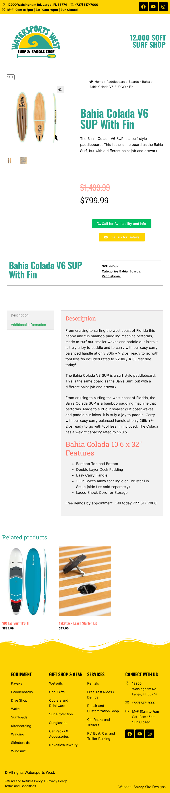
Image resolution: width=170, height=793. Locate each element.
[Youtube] (153, 6)
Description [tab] (20, 315)
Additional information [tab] (28, 325)
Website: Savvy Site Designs (142, 787)
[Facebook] (143, 6)
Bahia (146, 81)
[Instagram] (163, 6)
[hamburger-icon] (117, 41)
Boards (134, 81)
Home (99, 81)
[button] (60, 89)
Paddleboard (115, 81)
